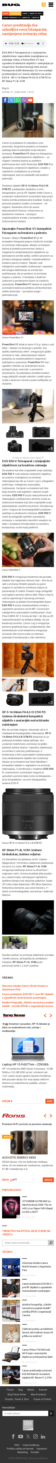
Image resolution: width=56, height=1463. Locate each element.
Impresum (42, 1448)
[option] (28, 1063)
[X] (28, 1437)
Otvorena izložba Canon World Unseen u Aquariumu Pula (36, 1266)
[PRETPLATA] (51, 1413)
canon (24, 13)
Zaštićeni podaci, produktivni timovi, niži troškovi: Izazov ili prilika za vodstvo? (37, 1332)
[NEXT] (51, 1016)
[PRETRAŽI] (51, 1243)
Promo (5, 13)
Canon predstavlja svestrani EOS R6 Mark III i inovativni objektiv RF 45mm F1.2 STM (37, 1374)
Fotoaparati (15, 13)
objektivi (35, 17)
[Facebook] (5, 100)
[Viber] (24, 100)
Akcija (48, 1179)
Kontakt (35, 1452)
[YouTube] (20, 1437)
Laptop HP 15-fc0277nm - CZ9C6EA (25, 1064)
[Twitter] (11, 100)
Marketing (22, 1452)
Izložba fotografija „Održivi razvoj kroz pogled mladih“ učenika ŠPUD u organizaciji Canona (27, 1004)
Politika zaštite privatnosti (20, 1448)
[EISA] (28, 1425)
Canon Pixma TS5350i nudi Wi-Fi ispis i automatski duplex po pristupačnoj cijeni (37, 1353)
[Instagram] (35, 1437)
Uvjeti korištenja (30, 1445)
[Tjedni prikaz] (44, 5)
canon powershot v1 (11, 17)
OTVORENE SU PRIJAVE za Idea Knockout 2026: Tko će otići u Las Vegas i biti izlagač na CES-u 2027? (37, 1206)
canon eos (26, 17)
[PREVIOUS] (45, 1016)
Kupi (49, 1101)
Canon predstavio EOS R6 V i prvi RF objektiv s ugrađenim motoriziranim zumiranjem (28, 995)
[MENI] (51, 5)
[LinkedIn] (43, 1437)
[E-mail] (30, 100)
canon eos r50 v (35, 13)
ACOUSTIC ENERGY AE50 (19, 1157)
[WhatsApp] (18, 100)
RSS (16, 1445)
